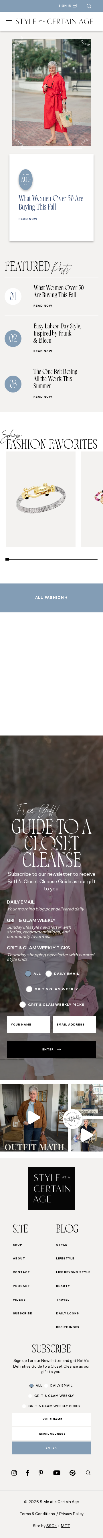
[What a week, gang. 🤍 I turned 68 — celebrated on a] (87, 1100)
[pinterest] (41, 1473)
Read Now (28, 219)
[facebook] (27, 1473)
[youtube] (57, 1473)
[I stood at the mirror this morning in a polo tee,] (87, 1135)
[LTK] (73, 1473)
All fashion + (51, 598)
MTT (65, 1526)
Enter (48, 1049)
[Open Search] (89, 6)
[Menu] (9, 21)
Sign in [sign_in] (65, 5)
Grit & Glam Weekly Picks (56, 1005)
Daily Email (66, 974)
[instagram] (14, 1472)
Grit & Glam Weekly (56, 989)
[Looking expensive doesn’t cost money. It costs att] (34, 1117)
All (37, 974)
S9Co (51, 1526)
